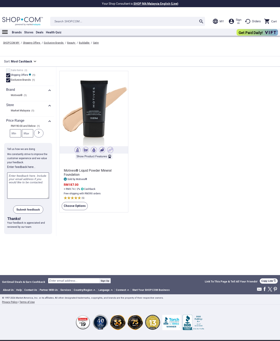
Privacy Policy (10, 302)
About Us (8, 290)
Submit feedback (28, 209)
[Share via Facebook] (264, 289)
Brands (17, 32)
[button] (85, 290)
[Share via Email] (259, 290)
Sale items (18, 70)
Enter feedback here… (21, 166)
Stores (28, 32)
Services (65, 290)
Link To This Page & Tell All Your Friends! (231, 281)
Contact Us (30, 290)
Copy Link (268, 280)
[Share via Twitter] (270, 289)
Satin (96, 42)
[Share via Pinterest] (275, 289)
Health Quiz (53, 32)
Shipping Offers (32, 42)
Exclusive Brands (54, 42)
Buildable (84, 42)
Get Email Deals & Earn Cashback (23, 281)
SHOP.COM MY (11, 42)
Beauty (71, 42)
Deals (39, 32)
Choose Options (74, 207)
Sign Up (105, 281)
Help (19, 290)
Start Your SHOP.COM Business (151, 290)
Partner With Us (49, 290)
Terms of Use (27, 302)
